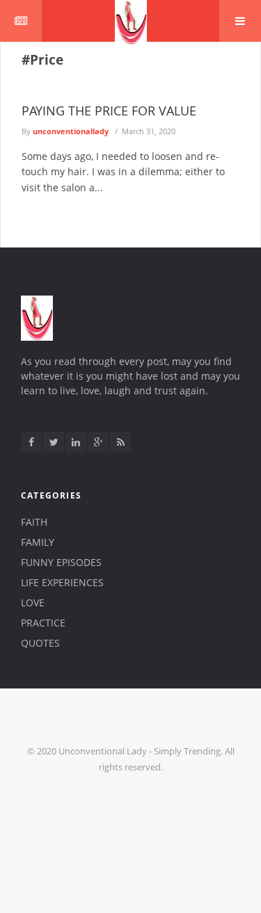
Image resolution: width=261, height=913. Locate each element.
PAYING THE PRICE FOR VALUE (109, 110)
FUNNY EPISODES (61, 562)
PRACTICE (43, 622)
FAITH (34, 521)
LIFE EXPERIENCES (62, 582)
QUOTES (40, 642)
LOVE (33, 602)
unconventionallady (71, 131)
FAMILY (37, 542)
